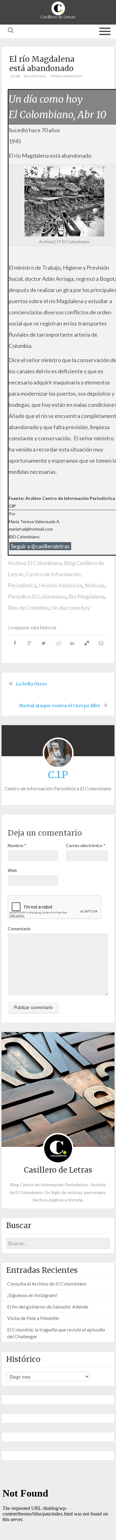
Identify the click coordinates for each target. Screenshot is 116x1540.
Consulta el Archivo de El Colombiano (47, 1283)
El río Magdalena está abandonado (42, 63)
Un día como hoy (70, 607)
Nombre (17, 845)
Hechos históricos (60, 585)
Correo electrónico (85, 845)
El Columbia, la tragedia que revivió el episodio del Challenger (56, 1333)
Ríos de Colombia (28, 607)
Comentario (19, 928)
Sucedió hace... (35, 76)
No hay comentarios (66, 76)
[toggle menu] (104, 30)
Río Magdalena (86, 596)
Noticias (94, 585)
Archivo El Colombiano (35, 562)
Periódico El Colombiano (37, 596)
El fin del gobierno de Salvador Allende (47, 1306)
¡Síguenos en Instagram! (32, 1295)
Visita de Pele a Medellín (33, 1318)
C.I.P (58, 775)
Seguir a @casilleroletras (40, 546)
